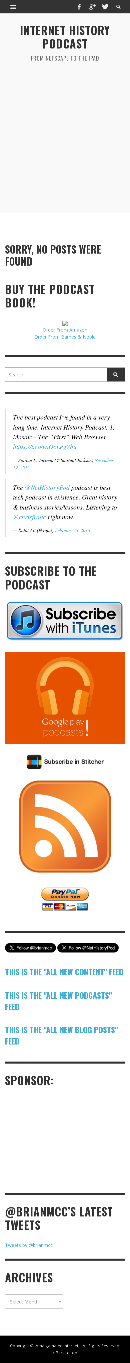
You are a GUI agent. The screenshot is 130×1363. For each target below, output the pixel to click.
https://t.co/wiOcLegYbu (45, 446)
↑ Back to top (65, 1352)
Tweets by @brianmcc (29, 1245)
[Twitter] (104, 6)
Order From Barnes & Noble (65, 337)
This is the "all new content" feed (64, 972)
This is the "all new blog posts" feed (61, 1035)
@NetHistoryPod (47, 487)
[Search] (13, 6)
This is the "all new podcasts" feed (58, 1000)
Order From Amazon (65, 330)
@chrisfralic (29, 516)
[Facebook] (79, 6)
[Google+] (92, 6)
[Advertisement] (65, 137)
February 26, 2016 (72, 530)
